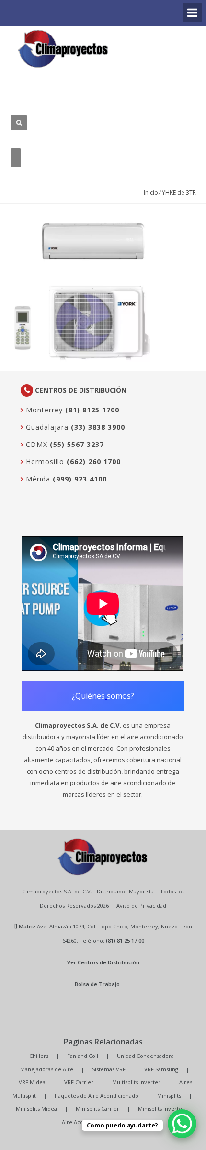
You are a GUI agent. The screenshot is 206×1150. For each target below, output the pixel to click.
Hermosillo (43, 461)
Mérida (36, 478)
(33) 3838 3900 (98, 427)
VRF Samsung (161, 1069)
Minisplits (169, 1095)
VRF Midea (32, 1082)
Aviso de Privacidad (141, 905)
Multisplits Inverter (136, 1082)
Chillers (38, 1055)
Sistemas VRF (109, 1069)
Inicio (151, 192)
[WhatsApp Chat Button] (182, 1123)
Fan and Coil (82, 1055)
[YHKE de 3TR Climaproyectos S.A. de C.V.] (63, 49)
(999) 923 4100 (80, 478)
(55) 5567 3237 (77, 444)
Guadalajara (46, 427)
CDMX (35, 444)
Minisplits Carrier (97, 1108)
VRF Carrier (78, 1082)
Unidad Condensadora (145, 1055)
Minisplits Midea (36, 1108)
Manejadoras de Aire (46, 1069)
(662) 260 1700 (94, 461)
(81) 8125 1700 (92, 409)
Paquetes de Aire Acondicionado (96, 1095)
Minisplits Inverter (161, 1108)
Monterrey (43, 409)
